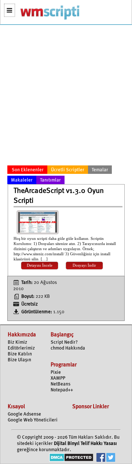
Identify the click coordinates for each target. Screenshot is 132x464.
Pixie (56, 372)
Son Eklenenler (28, 170)
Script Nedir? (64, 342)
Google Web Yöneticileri (33, 420)
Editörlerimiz (21, 348)
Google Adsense (24, 414)
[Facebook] (100, 458)
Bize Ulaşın (19, 360)
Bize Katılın (20, 354)
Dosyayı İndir (84, 265)
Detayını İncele (39, 265)
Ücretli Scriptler (67, 170)
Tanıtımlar (50, 180)
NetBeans (60, 384)
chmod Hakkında (68, 348)
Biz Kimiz (17, 342)
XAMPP (58, 378)
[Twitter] (110, 458)
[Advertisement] (66, 96)
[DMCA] (71, 458)
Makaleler (22, 180)
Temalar (100, 170)
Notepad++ (62, 390)
